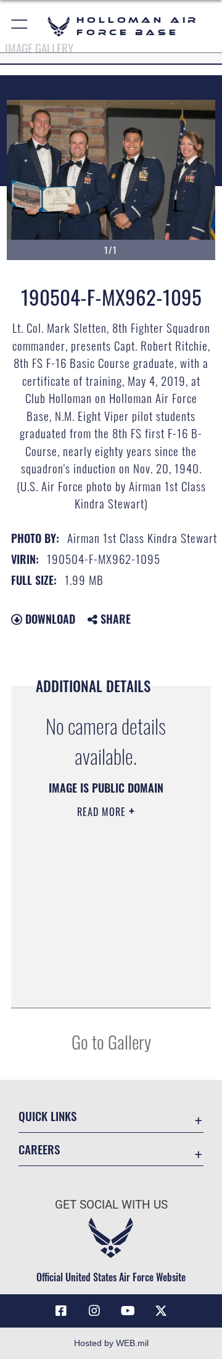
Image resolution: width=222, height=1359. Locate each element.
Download (48, 619)
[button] (20, 26)
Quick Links (47, 1116)
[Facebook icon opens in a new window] (61, 1311)
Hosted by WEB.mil (111, 1343)
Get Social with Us (111, 1205)
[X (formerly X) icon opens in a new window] (161, 1311)
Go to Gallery (111, 1041)
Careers (39, 1149)
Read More (103, 811)
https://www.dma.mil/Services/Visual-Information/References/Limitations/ (106, 985)
